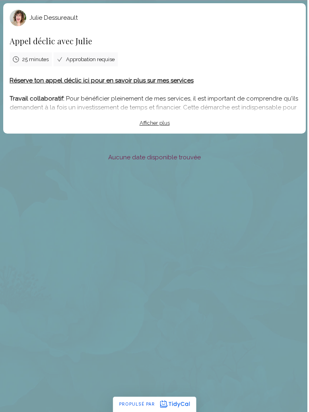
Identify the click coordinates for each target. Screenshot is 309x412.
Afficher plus (155, 123)
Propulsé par (138, 404)
